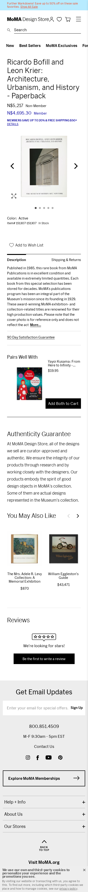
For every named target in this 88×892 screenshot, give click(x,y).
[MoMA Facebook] (37, 758)
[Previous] (12, 166)
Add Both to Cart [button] (63, 403)
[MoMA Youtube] (48, 758)
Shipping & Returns (66, 260)
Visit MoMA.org (44, 862)
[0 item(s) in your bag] (67, 19)
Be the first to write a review (44, 659)
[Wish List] (59, 19)
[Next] (75, 166)
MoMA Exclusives (61, 45)
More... (35, 325)
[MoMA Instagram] (27, 758)
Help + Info (15, 801)
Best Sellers (30, 45)
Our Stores (15, 826)
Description (16, 260)
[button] (68, 516)
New (10, 45)
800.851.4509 (44, 726)
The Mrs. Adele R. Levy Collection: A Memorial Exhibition (24, 577)
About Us (13, 814)
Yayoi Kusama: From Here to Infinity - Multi (64, 363)
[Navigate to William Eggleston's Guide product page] (63, 548)
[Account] (51, 19)
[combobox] (47, 30)
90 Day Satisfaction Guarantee (31, 337)
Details (13, 124)
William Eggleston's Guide (63, 576)
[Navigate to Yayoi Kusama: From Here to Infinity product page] (27, 383)
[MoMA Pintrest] (60, 758)
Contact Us (44, 746)
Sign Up (77, 708)
